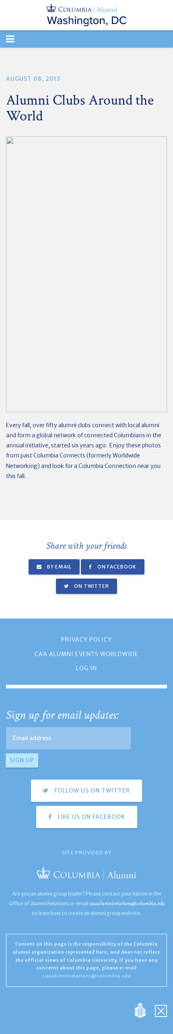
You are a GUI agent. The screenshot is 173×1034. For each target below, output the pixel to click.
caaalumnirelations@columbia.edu (127, 903)
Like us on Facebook (90, 816)
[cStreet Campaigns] (161, 1009)
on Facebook (116, 567)
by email (59, 567)
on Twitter (91, 586)
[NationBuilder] (144, 1009)
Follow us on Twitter (91, 790)
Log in (86, 668)
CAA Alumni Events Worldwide (86, 654)
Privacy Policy (86, 639)
